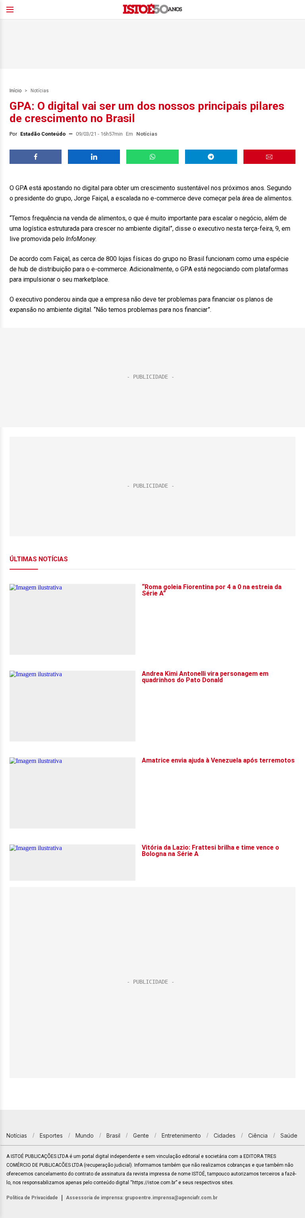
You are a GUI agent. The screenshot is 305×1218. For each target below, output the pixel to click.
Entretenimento (181, 1135)
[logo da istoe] (152, 10)
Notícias (40, 90)
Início (15, 90)
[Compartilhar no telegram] (211, 157)
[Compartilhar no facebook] (36, 157)
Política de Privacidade (32, 1197)
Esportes (51, 1135)
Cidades (225, 1135)
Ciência (258, 1135)
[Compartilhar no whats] (152, 157)
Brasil (113, 1135)
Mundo (84, 1135)
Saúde (288, 1135)
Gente (141, 1135)
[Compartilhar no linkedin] (94, 157)
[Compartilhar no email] (269, 157)
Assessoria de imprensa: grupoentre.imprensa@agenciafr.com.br (142, 1197)
